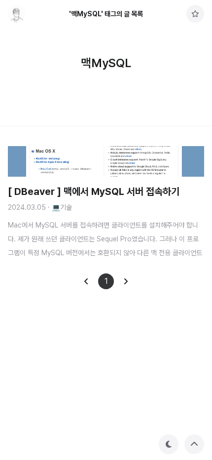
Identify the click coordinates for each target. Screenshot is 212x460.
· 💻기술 (60, 207)
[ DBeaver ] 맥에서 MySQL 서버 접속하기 (93, 191)
